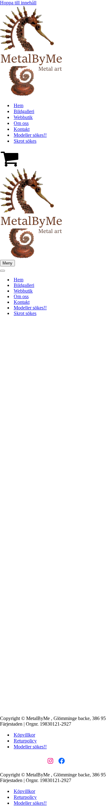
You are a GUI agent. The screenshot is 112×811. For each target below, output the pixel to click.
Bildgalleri (24, 111)
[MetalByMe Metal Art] (31, 94)
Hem (18, 105)
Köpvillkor (24, 734)
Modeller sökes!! (30, 135)
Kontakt (22, 129)
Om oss (21, 123)
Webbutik (23, 117)
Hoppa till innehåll (18, 2)
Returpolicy (25, 740)
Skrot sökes (25, 141)
